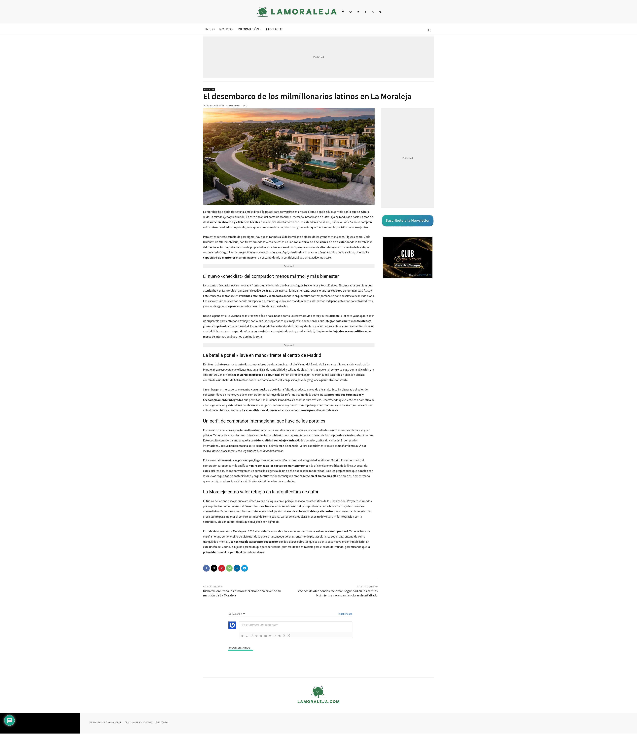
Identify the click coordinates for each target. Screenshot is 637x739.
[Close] (376, 316)
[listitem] (318, 361)
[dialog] (318, 369)
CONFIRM (295, 417)
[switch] (359, 368)
